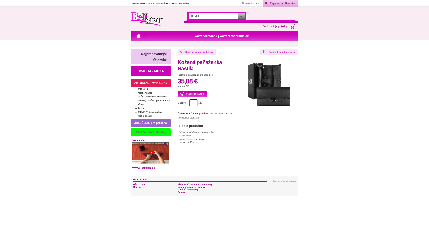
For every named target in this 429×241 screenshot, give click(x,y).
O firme (137, 187)
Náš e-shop (139, 184)
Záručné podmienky (188, 189)
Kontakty (182, 192)
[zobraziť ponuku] (137, 87)
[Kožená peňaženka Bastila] (267, 109)
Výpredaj (160, 59)
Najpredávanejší (154, 54)
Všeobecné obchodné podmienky (195, 184)
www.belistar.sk (206, 36)
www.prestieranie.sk (234, 36)
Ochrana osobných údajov (191, 187)
